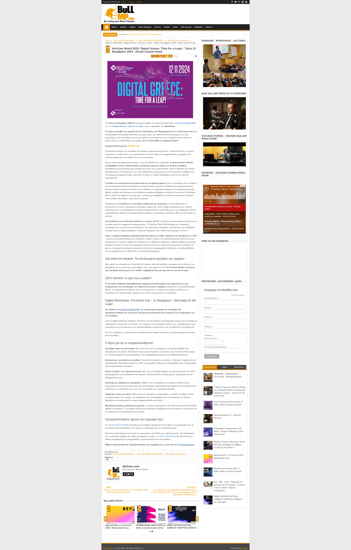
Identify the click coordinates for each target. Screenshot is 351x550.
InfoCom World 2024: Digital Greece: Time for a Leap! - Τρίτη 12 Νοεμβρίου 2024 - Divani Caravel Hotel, (154, 50)
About (123, 2)
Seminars (198, 27)
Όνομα (208, 307)
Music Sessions (144, 27)
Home (106, 27)
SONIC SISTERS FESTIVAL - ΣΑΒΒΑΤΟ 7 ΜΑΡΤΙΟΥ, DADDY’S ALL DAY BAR (181, 526)
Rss (246, 2)
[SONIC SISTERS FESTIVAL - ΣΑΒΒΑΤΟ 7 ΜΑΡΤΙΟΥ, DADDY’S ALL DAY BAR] (182, 514)
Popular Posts (210, 367)
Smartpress (181, 454)
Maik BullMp (186, 27)
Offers (167, 27)
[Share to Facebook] (107, 521)
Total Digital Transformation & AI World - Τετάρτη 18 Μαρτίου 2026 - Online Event (229, 431)
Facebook (232, 2)
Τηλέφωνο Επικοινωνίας (210, 337)
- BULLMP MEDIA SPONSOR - (149, 454)
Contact (131, 2)
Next (105, 519)
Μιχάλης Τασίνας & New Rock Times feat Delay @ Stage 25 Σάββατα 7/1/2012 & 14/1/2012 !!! (229, 445)
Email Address (211, 298)
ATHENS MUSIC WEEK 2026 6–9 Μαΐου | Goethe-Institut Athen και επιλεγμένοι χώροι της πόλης (151, 526)
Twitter (235, 2)
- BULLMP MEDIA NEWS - (123, 454)
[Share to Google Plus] (113, 521)
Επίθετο (208, 317)
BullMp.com (134, 146)
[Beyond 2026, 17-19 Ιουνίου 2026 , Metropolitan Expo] (120, 514)
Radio (175, 27)
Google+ (239, 2)
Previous (197, 519)
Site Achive (239, 367)
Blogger (244, 548)
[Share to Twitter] (110, 521)
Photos (157, 27)
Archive (139, 2)
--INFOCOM (169, 454)
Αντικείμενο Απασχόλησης (215, 347)
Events (132, 27)
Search (245, 34)
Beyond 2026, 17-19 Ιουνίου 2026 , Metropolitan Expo (144, 34)
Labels (224, 367)
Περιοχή (208, 326)
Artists (123, 27)
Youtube (242, 2)
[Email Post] (106, 459)
